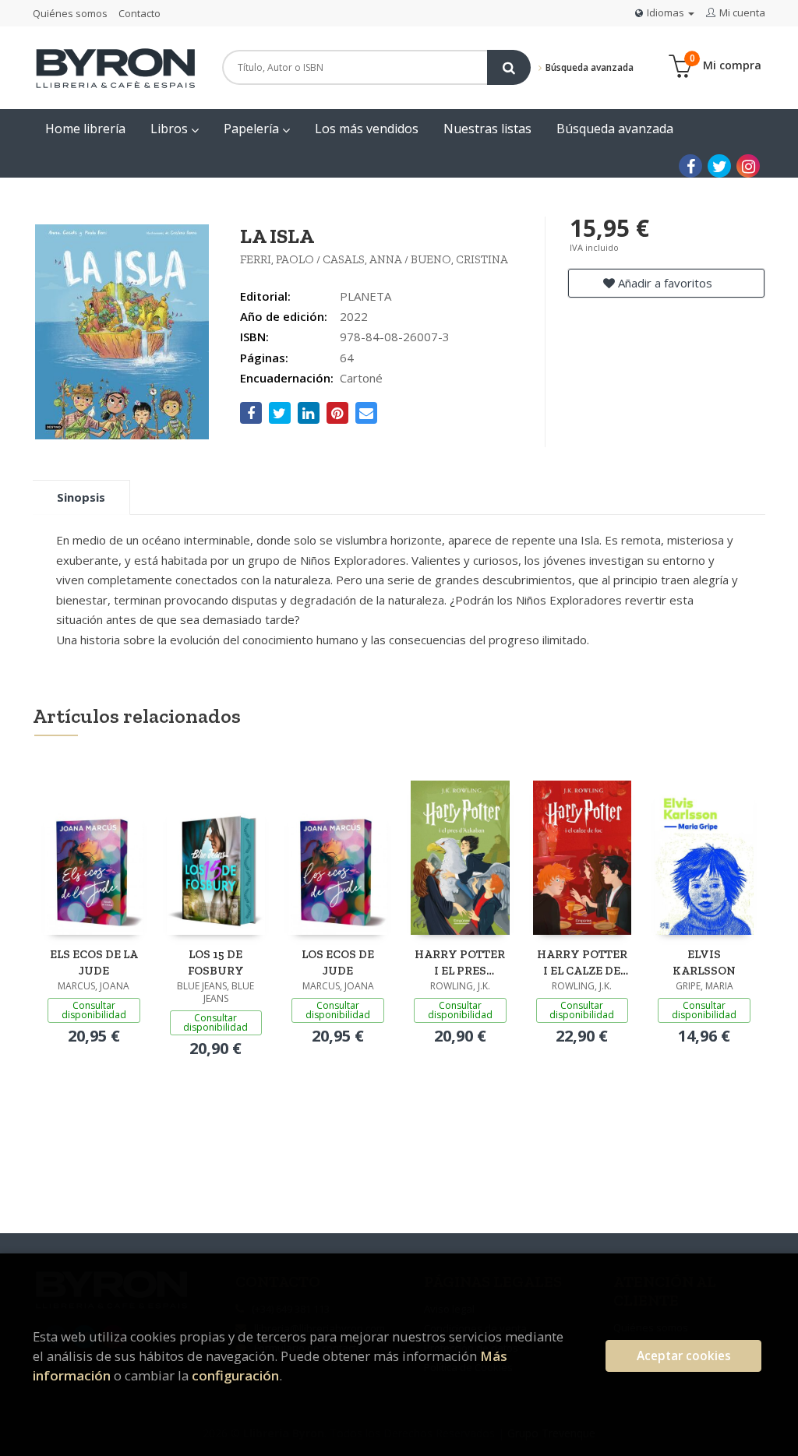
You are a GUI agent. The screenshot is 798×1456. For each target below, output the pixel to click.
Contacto (139, 13)
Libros (170, 128)
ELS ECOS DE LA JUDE (94, 962)
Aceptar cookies (684, 1356)
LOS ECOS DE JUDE (338, 962)
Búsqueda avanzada (588, 67)
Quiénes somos (70, 13)
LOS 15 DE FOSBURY (216, 962)
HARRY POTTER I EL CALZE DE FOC (582, 962)
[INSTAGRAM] (748, 166)
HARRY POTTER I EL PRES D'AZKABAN (460, 962)
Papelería (253, 128)
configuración (235, 1375)
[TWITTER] (719, 166)
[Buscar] (509, 67)
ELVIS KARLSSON (704, 962)
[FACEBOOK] (690, 166)
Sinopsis (81, 497)
